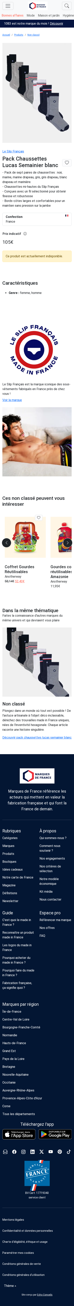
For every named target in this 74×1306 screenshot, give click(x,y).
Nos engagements (52, 858)
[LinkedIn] (32, 1152)
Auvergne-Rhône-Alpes (18, 1090)
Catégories (10, 838)
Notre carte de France (17, 877)
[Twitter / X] (41, 1152)
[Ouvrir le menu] (7, 6)
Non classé (33, 34)
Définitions (9, 893)
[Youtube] (51, 1152)
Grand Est (9, 1051)
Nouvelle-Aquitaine (15, 1074)
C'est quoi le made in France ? (16, 922)
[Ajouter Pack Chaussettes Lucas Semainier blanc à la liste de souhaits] (67, 162)
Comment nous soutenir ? (49, 848)
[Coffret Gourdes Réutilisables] (25, 537)
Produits (18, 34)
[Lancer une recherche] (67, 6)
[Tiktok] (69, 1152)
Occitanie (9, 1082)
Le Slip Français (13, 151)
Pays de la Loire (13, 1059)
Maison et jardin (49, 15)
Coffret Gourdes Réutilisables (19, 569)
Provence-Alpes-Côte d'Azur (22, 1098)
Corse (6, 1106)
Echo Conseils (44, 1294)
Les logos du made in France (17, 947)
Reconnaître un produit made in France (18, 935)
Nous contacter (50, 899)
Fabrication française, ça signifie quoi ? (17, 985)
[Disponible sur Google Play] (55, 1134)
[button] (37, 1253)
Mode (31, 15)
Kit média (45, 891)
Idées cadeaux (12, 869)
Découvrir (56, 23)
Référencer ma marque (55, 920)
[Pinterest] (60, 1152)
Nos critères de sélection (50, 868)
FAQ (42, 936)
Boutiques (9, 862)
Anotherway (13, 576)
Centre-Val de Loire (15, 1019)
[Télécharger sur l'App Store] (19, 1134)
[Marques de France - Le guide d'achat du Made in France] (38, 6)
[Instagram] (23, 1152)
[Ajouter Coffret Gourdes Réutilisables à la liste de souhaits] (39, 518)
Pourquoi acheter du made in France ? (16, 960)
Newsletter (10, 901)
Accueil (6, 34)
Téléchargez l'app (37, 1124)
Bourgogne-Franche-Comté (21, 1027)
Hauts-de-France (14, 1043)
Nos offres (47, 928)
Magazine (9, 885)
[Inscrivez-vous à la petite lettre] (5, 1152)
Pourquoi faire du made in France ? (18, 973)
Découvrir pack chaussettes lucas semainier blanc (37, 737)
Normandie (9, 1035)
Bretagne (8, 1067)
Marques (8, 846)
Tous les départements (18, 1114)
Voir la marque (12, 400)
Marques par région (20, 1004)
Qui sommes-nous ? (53, 838)
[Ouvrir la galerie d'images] (37, 93)
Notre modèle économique (49, 881)
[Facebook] (14, 1152)
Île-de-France (11, 1011)
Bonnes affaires (12, 15)
